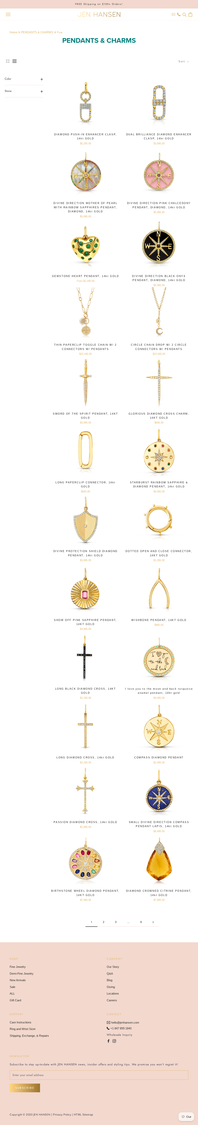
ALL (12, 993)
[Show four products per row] (14, 61)
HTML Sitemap (83, 1114)
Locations (113, 993)
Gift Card (15, 1000)
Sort (182, 61)
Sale (12, 987)
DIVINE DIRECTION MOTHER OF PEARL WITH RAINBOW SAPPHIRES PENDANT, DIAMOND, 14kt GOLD (85, 207)
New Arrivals (18, 980)
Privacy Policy (62, 1114)
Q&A (110, 973)
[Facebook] (108, 1040)
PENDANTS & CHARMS (37, 32)
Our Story (113, 966)
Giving (111, 987)
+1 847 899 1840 (120, 1028)
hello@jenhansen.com (125, 1022)
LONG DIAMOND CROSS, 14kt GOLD (85, 757)
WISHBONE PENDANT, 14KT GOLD (158, 620)
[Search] (185, 14)
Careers (112, 1000)
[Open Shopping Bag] (190, 14)
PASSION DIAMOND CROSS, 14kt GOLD (85, 822)
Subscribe (24, 1087)
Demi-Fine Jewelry (21, 973)
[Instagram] (114, 1040)
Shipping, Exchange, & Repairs (29, 1035)
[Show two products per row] (7, 61)
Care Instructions (20, 1022)
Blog (109, 980)
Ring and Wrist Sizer (23, 1029)
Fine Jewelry (18, 966)
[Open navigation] (8, 14)
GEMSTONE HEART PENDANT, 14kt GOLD (85, 276)
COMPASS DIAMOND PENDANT (159, 757)
